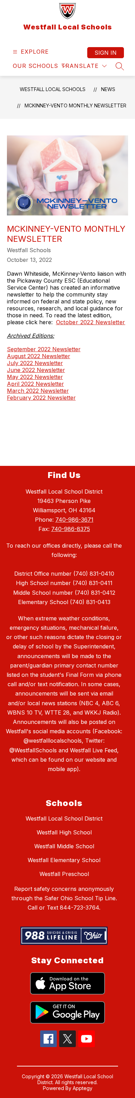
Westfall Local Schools (53, 89)
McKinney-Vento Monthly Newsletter (75, 105)
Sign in (105, 52)
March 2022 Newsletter (38, 390)
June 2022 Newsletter (36, 369)
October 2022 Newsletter (90, 322)
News (108, 89)
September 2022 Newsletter (44, 349)
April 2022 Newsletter (35, 383)
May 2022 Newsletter (35, 376)
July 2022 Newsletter (35, 363)
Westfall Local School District (64, 818)
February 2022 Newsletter (41, 397)
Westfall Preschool (64, 873)
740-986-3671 (74, 519)
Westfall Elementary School (64, 860)
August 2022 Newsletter (38, 356)
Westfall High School (64, 832)
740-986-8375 (70, 528)
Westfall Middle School (64, 846)
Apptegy (82, 1088)
